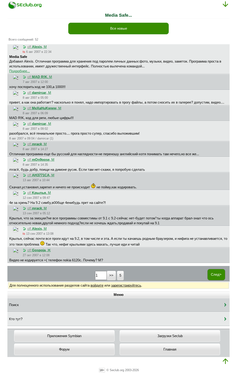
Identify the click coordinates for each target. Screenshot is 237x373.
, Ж (39, 250)
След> (216, 274)
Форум (64, 349)
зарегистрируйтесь (126, 285)
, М (37, 47)
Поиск (14, 305)
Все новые (118, 28)
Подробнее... (19, 71)
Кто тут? (15, 319)
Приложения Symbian (64, 336)
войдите (96, 285)
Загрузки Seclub (170, 336)
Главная (169, 349)
